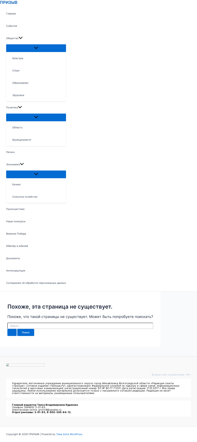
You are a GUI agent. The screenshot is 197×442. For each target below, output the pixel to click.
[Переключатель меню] (36, 48)
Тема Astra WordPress (69, 434)
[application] (21, 38)
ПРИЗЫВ (8, 2)
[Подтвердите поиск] (12, 332)
